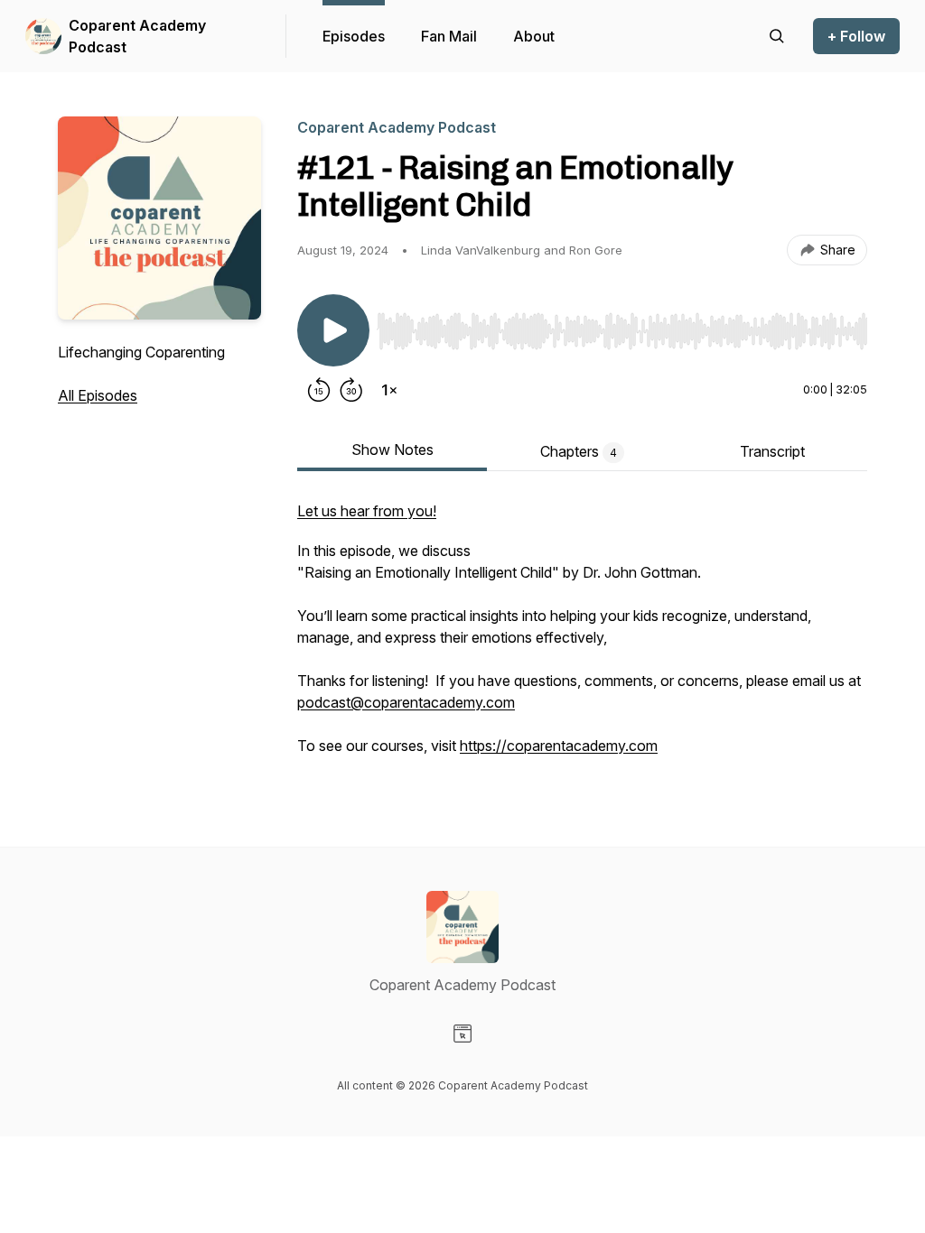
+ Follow (856, 36)
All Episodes (97, 395)
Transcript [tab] (772, 451)
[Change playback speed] (389, 390)
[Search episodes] (777, 36)
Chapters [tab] (578, 451)
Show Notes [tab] (392, 449)
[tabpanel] (582, 637)
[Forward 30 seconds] (351, 390)
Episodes (353, 36)
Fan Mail (449, 36)
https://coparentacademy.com (559, 746)
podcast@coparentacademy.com (406, 702)
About (534, 36)
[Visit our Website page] (462, 1033)
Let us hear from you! (366, 511)
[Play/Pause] (333, 330)
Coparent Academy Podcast (137, 36)
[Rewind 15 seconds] (319, 390)
